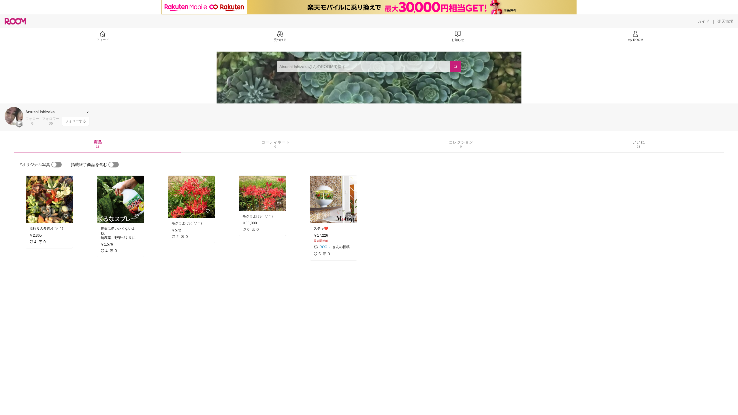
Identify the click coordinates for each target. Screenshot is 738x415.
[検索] (455, 66)
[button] (14, 116)
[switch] (56, 164)
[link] (49, 199)
